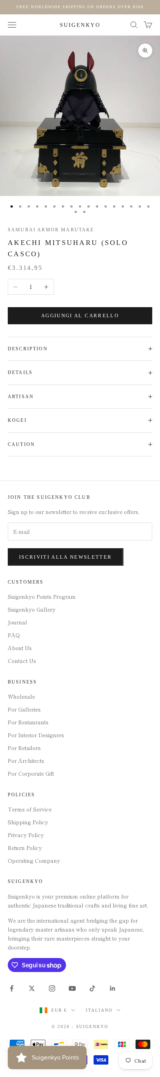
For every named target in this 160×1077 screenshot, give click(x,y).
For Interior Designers (36, 735)
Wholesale (21, 696)
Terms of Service (30, 809)
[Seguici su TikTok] (92, 988)
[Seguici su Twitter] (32, 988)
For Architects (26, 760)
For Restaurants (28, 722)
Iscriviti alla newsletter (65, 557)
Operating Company (34, 860)
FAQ (14, 635)
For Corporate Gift (31, 773)
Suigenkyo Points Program (42, 596)
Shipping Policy (28, 822)
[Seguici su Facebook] (12, 988)
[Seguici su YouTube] (72, 988)
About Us (20, 648)
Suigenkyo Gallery (32, 609)
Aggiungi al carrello (80, 315)
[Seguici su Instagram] (52, 988)
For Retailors (24, 748)
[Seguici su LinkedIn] (113, 988)
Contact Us (22, 660)
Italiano (99, 1010)
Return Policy (25, 847)
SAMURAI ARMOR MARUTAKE (51, 230)
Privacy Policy (26, 835)
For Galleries (24, 709)
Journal (17, 622)
